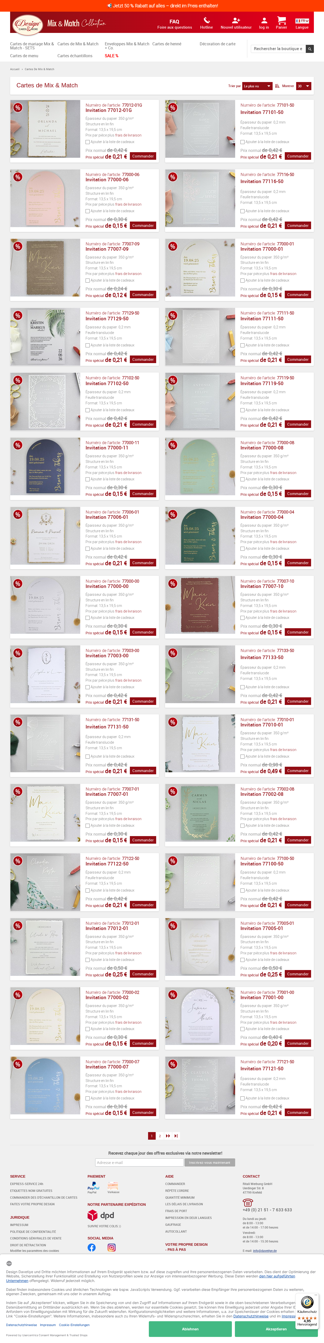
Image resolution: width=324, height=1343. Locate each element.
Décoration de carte (217, 44)
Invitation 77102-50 (107, 383)
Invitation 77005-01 (262, 928)
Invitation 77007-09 (107, 249)
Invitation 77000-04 (262, 517)
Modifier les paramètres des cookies (34, 1251)
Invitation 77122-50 (107, 863)
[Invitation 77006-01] (45, 538)
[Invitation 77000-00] (45, 607)
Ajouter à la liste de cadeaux (112, 142)
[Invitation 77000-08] (200, 469)
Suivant (168, 1136)
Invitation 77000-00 (107, 586)
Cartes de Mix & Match (77, 44)
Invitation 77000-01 (262, 249)
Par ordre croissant (277, 86)
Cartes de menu (24, 55)
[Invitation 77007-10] (200, 607)
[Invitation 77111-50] (200, 337)
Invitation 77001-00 (262, 997)
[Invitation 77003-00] (45, 676)
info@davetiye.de (265, 1251)
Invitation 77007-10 (262, 586)
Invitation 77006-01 (107, 517)
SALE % (111, 55)
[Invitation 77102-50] (45, 401)
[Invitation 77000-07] (45, 1088)
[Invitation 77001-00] (200, 1018)
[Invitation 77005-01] (200, 949)
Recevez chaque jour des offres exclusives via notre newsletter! (165, 1153)
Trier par (234, 86)
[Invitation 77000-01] (200, 270)
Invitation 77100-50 (262, 863)
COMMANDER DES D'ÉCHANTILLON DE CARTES (43, 1197)
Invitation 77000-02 (107, 997)
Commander (143, 156)
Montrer (288, 86)
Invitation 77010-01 (262, 724)
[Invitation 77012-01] (45, 949)
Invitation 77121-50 (262, 1068)
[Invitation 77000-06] (45, 200)
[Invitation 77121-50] (200, 1088)
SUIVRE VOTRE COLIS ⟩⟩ (104, 1226)
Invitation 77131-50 (107, 726)
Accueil (14, 69)
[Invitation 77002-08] (200, 815)
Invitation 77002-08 (262, 794)
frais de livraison (128, 135)
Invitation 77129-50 (107, 318)
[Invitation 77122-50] (45, 882)
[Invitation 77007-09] (45, 270)
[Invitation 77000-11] (45, 469)
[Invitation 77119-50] (200, 401)
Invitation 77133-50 (262, 657)
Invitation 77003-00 (107, 655)
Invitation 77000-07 (107, 1066)
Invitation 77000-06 (107, 179)
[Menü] (316, 1296)
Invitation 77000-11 (107, 447)
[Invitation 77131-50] (45, 746)
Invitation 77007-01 (107, 794)
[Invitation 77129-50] (45, 337)
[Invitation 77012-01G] (45, 131)
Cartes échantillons (74, 55)
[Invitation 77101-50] (200, 131)
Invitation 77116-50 (262, 181)
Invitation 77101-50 (262, 112)
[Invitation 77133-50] (200, 676)
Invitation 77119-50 (262, 383)
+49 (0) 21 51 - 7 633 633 (267, 1210)
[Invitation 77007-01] (45, 815)
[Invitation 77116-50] (200, 200)
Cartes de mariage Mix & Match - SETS (32, 46)
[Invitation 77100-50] (200, 882)
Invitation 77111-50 (262, 318)
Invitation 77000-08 (262, 447)
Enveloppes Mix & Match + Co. (127, 46)
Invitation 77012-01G (109, 110)
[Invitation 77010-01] (200, 746)
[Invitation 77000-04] (200, 538)
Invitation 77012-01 (107, 928)
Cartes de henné (166, 44)
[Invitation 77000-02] (45, 1018)
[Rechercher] (310, 49)
